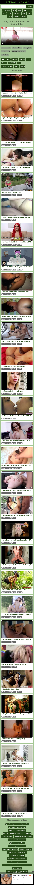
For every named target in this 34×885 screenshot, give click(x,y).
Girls (23, 13)
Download (5, 54)
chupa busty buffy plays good (17, 839)
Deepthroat (17, 13)
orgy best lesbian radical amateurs (17, 858)
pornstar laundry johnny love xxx (17, 861)
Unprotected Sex (7, 66)
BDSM (10, 16)
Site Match (12, 63)
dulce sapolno (21, 827)
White (9, 13)
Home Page (7, 10)
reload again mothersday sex (17, 830)
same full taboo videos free (10, 849)
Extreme (14, 59)
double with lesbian (7, 836)
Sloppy (22, 66)
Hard (14, 10)
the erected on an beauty (17, 855)
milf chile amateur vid (25, 849)
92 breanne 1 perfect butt (10, 865)
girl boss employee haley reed (17, 846)
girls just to (12, 827)
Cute (28, 59)
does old (28, 833)
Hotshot (22, 59)
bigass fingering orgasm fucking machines (17, 824)
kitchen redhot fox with (25, 865)
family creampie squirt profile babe (17, 852)
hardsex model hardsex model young (13, 833)
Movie (20, 10)
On (30, 10)
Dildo (25, 10)
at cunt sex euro (17, 868)
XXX (4, 13)
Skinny (4, 63)
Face (16, 66)
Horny (29, 13)
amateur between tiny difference (23, 836)
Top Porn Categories (20, 16)
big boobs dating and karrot (17, 843)
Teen (19, 63)
